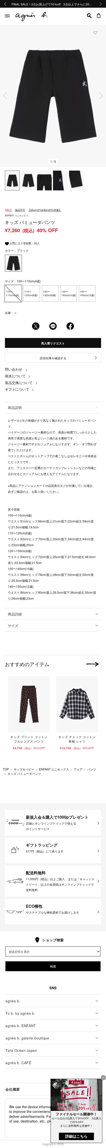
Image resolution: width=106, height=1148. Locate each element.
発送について (15, 375)
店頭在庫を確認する (53, 358)
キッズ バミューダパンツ (24, 773)
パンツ (91, 769)
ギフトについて (17, 389)
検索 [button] (53, 966)
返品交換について (19, 382)
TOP (6, 769)
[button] (89, 15)
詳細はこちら (76, 1136)
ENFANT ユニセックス (54, 769)
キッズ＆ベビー (24, 769)
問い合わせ (13, 369)
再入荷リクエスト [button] (53, 343)
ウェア (78, 769)
